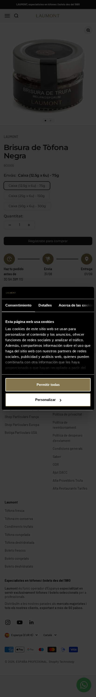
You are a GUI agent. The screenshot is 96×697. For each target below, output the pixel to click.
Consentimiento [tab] (18, 305)
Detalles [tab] (45, 305)
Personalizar (45, 400)
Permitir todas (48, 385)
